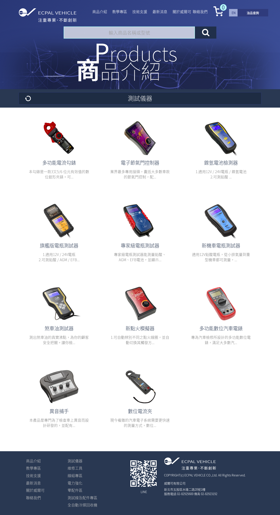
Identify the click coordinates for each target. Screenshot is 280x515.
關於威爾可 (182, 11)
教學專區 (119, 11)
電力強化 (75, 483)
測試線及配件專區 (82, 497)
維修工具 (75, 468)
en (234, 13)
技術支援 (139, 11)
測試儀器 (75, 461)
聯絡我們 (200, 11)
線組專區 (75, 475)
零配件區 (75, 490)
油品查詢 (253, 13)
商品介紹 (99, 11)
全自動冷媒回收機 (82, 505)
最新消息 (159, 11)
